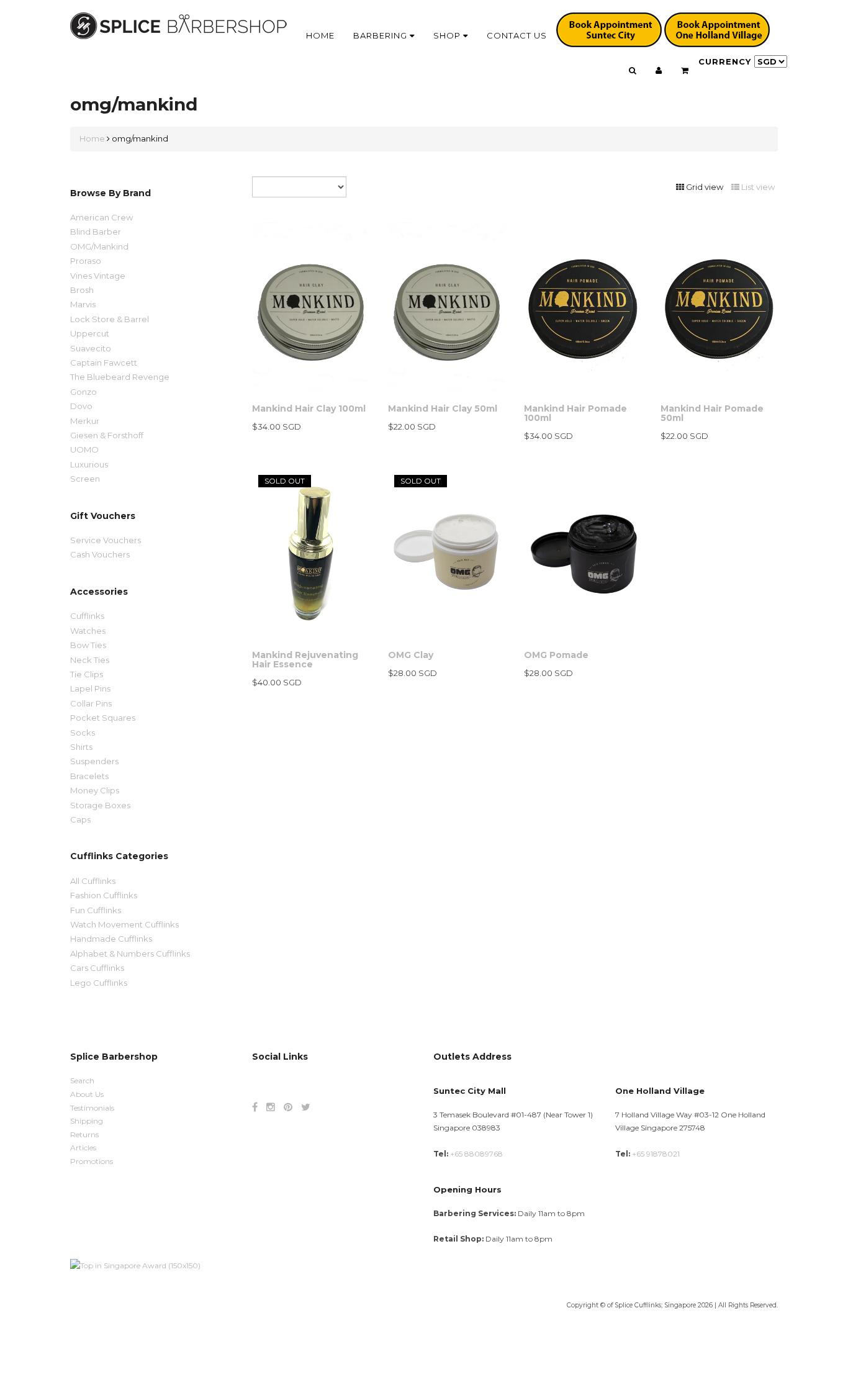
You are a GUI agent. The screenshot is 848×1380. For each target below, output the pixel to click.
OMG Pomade (556, 655)
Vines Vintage (97, 276)
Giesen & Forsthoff (106, 435)
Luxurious (89, 464)
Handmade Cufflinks (111, 939)
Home (320, 35)
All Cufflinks (92, 881)
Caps (80, 819)
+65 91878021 (656, 1153)
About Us (87, 1094)
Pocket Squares (102, 718)
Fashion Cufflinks (103, 895)
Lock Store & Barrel (109, 319)
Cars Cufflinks (97, 968)
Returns (84, 1134)
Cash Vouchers (100, 554)
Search (82, 1080)
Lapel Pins (90, 688)
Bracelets (89, 776)
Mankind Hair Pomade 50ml (712, 413)
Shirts (81, 747)
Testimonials (92, 1107)
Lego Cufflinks (98, 983)
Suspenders (94, 761)
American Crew (101, 217)
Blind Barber (95, 232)
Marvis (83, 304)
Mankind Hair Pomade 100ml (575, 413)
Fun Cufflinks (95, 910)
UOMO (84, 449)
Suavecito (90, 348)
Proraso (85, 261)
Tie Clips (86, 674)
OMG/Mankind (99, 246)
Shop (448, 35)
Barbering (381, 35)
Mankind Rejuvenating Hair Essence (305, 659)
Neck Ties (89, 660)
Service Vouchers (105, 540)
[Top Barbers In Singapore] (135, 1265)
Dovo (81, 406)
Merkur (84, 421)
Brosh (82, 290)
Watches (88, 631)
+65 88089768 (476, 1153)
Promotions (91, 1161)
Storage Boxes (100, 805)
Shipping (86, 1120)
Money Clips (94, 790)
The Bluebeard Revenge (119, 377)
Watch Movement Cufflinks (124, 924)
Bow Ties (88, 645)
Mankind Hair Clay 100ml (309, 408)
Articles (83, 1147)
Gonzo (83, 392)
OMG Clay (410, 655)
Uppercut (89, 333)
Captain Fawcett (103, 363)
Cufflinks (87, 616)
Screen (85, 479)
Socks (82, 732)
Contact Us (517, 35)
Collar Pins (91, 703)
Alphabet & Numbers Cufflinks (130, 953)
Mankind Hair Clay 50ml (442, 408)
